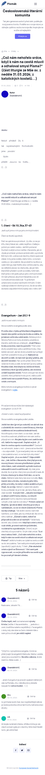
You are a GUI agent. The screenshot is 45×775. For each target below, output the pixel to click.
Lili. (8, 717)
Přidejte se (22, 36)
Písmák (11, 4)
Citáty (13, 51)
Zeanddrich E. (16, 95)
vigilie (15, 390)
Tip (10, 578)
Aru (8, 695)
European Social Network (28, 768)
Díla (5, 51)
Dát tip (34, 599)
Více (20, 578)
